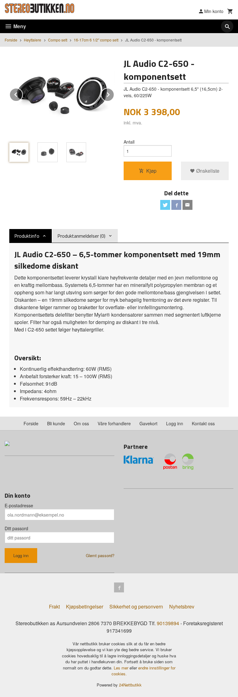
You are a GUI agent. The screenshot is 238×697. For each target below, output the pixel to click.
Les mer (122, 668)
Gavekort (148, 423)
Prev (22, 93)
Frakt (54, 606)
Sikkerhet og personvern (136, 606)
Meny (19, 26)
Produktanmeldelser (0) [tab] (81, 236)
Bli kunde (56, 423)
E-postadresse (19, 505)
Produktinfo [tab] (26, 236)
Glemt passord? (100, 555)
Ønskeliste (207, 170)
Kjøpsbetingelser (84, 606)
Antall (129, 142)
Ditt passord (16, 528)
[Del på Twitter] (165, 205)
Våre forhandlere (114, 423)
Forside (11, 39)
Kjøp (151, 170)
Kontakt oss (203, 423)
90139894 (168, 623)
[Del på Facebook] (176, 205)
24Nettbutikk (130, 685)
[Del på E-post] (187, 205)
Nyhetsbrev (181, 606)
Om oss (81, 423)
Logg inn (174, 423)
